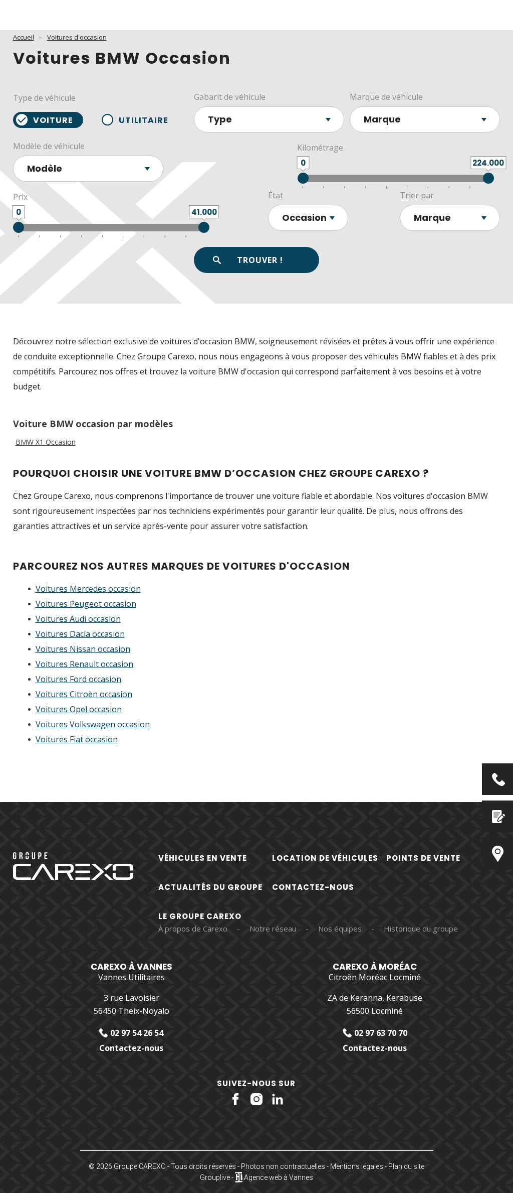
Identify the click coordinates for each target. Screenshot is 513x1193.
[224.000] (488, 178)
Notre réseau (272, 928)
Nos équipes (340, 928)
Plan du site (406, 1166)
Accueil (23, 37)
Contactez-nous (313, 887)
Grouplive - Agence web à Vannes (256, 1177)
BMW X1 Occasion (46, 442)
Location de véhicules (325, 858)
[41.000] (203, 227)
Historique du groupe (421, 928)
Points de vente (423, 858)
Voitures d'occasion (77, 37)
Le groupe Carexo (199, 916)
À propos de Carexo (192, 928)
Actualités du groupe (210, 887)
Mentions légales (356, 1166)
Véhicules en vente (202, 858)
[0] (303, 178)
